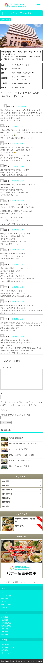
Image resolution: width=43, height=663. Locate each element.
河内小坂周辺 (5, 20)
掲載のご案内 (6, 604)
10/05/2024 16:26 (18, 336)
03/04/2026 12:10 (18, 181)
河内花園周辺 (7, 494)
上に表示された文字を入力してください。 (17, 415)
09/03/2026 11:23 (17, 319)
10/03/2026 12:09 (18, 287)
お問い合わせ (6, 607)
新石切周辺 (6, 502)
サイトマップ (6, 653)
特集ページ (5, 598)
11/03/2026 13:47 (17, 264)
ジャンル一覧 (6, 596)
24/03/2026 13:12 (18, 201)
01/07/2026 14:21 (21, 106)
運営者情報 (5, 644)
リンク (3, 601)
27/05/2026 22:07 (18, 126)
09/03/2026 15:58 (18, 302)
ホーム (3, 593)
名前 (2, 393)
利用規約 (4, 650)
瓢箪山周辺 (6, 498)
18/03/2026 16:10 (18, 250)
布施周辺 (5, 481)
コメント (5, 367)
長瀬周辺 (5, 485)
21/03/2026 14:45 (18, 230)
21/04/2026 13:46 (18, 166)
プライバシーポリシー (9, 647)
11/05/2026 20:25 (17, 144)
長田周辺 (5, 506)
